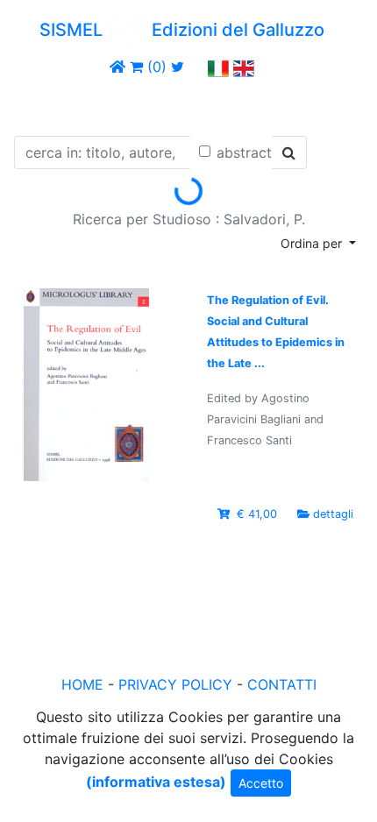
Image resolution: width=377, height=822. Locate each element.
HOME (82, 684)
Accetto (260, 783)
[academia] (196, 66)
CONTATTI (282, 684)
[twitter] (177, 66)
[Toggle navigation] (38, 103)
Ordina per (313, 243)
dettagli (333, 514)
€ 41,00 (257, 514)
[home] (117, 66)
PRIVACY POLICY (175, 684)
